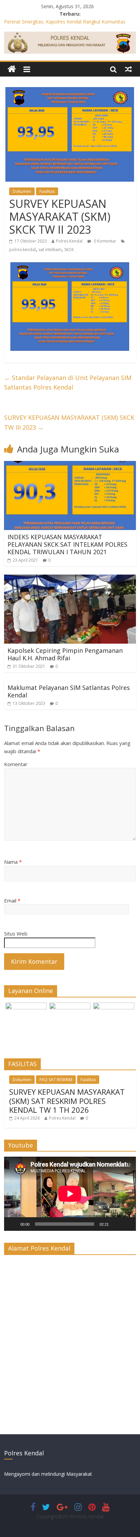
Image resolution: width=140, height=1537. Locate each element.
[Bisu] (116, 1224)
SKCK (69, 249)
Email (12, 900)
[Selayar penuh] (127, 1224)
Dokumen (22, 191)
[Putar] (13, 1224)
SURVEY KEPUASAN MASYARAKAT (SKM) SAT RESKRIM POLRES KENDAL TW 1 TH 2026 (67, 1101)
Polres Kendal (69, 241)
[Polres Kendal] (11, 69)
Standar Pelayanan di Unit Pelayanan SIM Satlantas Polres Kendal (68, 383)
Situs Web (16, 933)
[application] (70, 1194)
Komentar (16, 764)
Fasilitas (47, 191)
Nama (13, 861)
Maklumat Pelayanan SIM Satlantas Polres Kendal (68, 691)
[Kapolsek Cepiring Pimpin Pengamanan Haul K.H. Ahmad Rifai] (70, 578)
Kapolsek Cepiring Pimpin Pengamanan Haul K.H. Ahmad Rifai (65, 654)
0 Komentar (104, 241)
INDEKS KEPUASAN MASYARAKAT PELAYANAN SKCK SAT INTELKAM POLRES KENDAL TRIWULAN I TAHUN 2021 (67, 544)
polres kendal (22, 249)
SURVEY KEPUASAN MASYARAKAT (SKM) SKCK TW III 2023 (69, 422)
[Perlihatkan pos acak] (128, 69)
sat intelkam (50, 249)
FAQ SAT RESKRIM (55, 1079)
